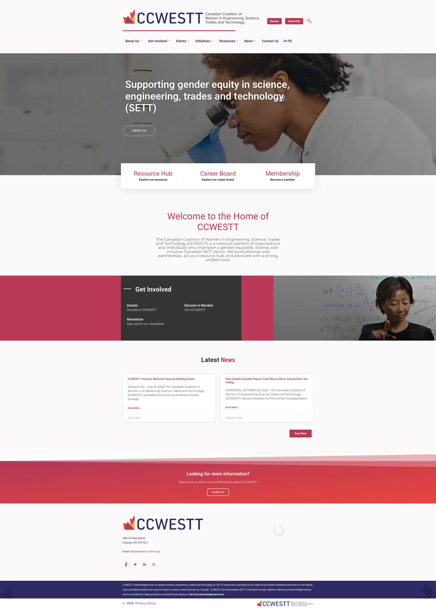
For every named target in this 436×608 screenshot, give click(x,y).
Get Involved (157, 41)
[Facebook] (126, 564)
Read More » (134, 408)
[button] (309, 21)
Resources (227, 41)
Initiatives (202, 41)
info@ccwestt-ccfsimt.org (145, 551)
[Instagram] (153, 564)
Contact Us (270, 41)
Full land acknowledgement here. (207, 594)
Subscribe (294, 21)
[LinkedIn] (144, 564)
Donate (274, 21)
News (248, 41)
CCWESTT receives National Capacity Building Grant (161, 379)
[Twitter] (135, 564)
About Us (132, 41)
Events (181, 41)
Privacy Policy (145, 603)
